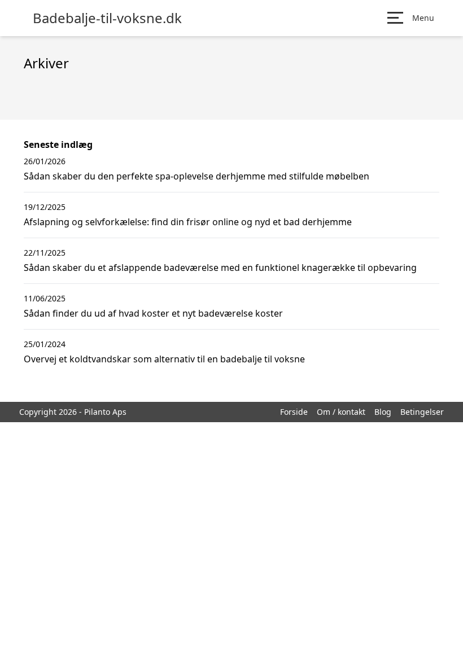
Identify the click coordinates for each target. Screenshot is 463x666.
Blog (382, 411)
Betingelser (422, 411)
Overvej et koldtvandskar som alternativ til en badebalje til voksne (164, 359)
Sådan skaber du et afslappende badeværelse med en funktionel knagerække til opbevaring (220, 267)
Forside (294, 411)
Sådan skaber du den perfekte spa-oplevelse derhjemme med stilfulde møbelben (196, 176)
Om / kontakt (341, 411)
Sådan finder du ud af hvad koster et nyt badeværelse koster (153, 313)
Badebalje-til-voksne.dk (107, 18)
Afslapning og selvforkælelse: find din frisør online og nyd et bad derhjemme (188, 222)
